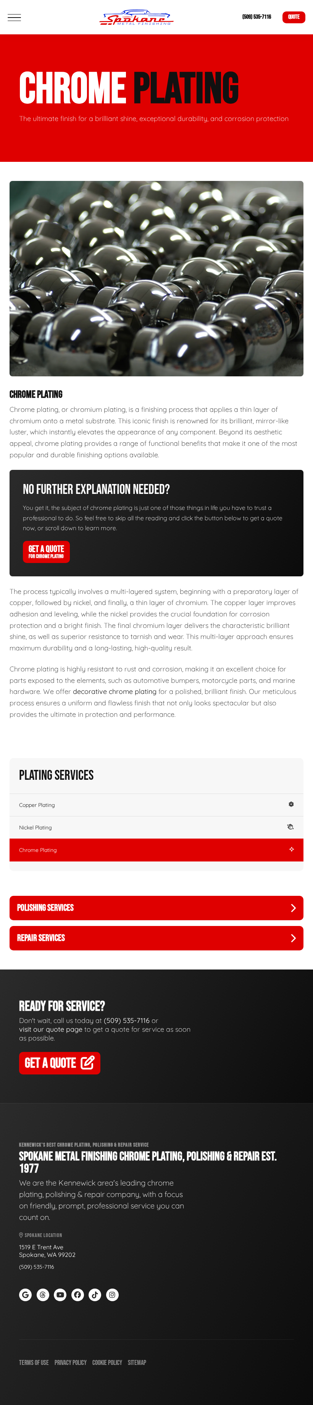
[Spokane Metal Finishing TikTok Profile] (95, 1295)
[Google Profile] (25, 1295)
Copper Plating (37, 805)
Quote (294, 17)
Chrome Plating (38, 850)
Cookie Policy (107, 1363)
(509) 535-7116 (256, 17)
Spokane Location (43, 1235)
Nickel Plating (35, 827)
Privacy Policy (71, 1363)
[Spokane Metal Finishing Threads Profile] (43, 1295)
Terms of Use (34, 1363)
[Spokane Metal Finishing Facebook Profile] (77, 1295)
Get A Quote (46, 552)
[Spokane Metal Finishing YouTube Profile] (60, 1295)
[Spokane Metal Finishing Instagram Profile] (112, 1295)
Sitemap (137, 1363)
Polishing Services (45, 907)
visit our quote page (50, 1029)
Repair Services (41, 938)
